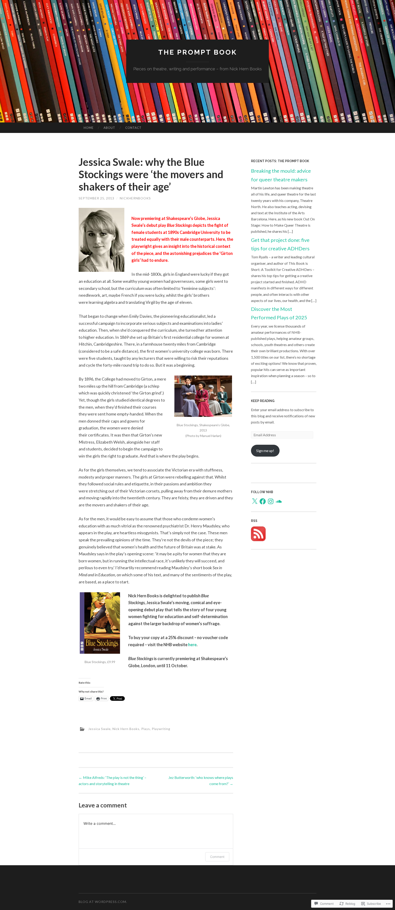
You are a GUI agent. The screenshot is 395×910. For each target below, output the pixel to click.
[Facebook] (262, 501)
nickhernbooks (135, 198)
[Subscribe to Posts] (258, 539)
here (192, 644)
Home (88, 128)
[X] (254, 501)
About (109, 128)
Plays (145, 729)
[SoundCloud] (278, 501)
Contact (133, 128)
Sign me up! (265, 450)
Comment (217, 857)
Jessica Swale (99, 729)
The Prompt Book (197, 52)
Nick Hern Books (125, 729)
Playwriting (161, 729)
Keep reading (263, 401)
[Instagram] (270, 501)
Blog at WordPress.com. (103, 902)
